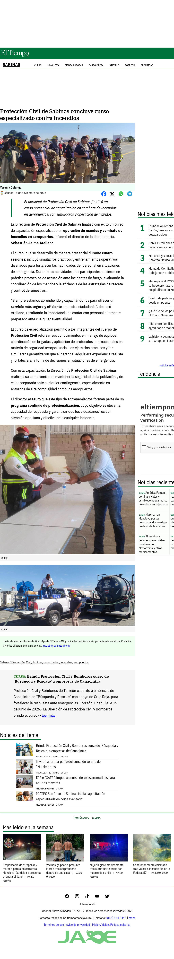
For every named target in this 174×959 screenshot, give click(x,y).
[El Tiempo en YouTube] (100, 897)
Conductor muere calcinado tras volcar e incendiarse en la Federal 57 (151, 869)
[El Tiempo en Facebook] (69, 897)
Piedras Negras (74, 65)
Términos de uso (54, 925)
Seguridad (147, 65)
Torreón (130, 65)
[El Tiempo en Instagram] (79, 897)
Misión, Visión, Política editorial (111, 925)
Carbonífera (96, 65)
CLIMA (97, 817)
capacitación (51, 662)
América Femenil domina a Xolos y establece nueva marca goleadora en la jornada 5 (153, 500)
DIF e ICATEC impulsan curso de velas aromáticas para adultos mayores (75, 780)
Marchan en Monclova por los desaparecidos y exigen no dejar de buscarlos (153, 520)
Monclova (53, 65)
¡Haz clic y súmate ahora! (56, 645)
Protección (18, 662)
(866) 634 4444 (116, 918)
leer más (48, 715)
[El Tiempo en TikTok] (89, 897)
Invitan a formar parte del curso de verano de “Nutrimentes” (68, 764)
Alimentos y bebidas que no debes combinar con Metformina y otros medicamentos (152, 544)
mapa (132, 918)
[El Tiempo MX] (15, 56)
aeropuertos (81, 662)
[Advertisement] (87, 24)
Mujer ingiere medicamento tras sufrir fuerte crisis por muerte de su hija (107, 870)
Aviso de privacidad (78, 925)
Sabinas (11, 64)
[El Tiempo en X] (107, 897)
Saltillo (114, 65)
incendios (66, 662)
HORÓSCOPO (81, 817)
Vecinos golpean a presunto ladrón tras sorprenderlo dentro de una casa (64, 870)
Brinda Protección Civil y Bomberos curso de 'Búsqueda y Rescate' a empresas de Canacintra (61, 679)
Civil (28, 662)
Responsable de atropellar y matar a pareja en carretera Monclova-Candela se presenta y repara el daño (22, 872)
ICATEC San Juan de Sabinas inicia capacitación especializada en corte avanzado (70, 796)
